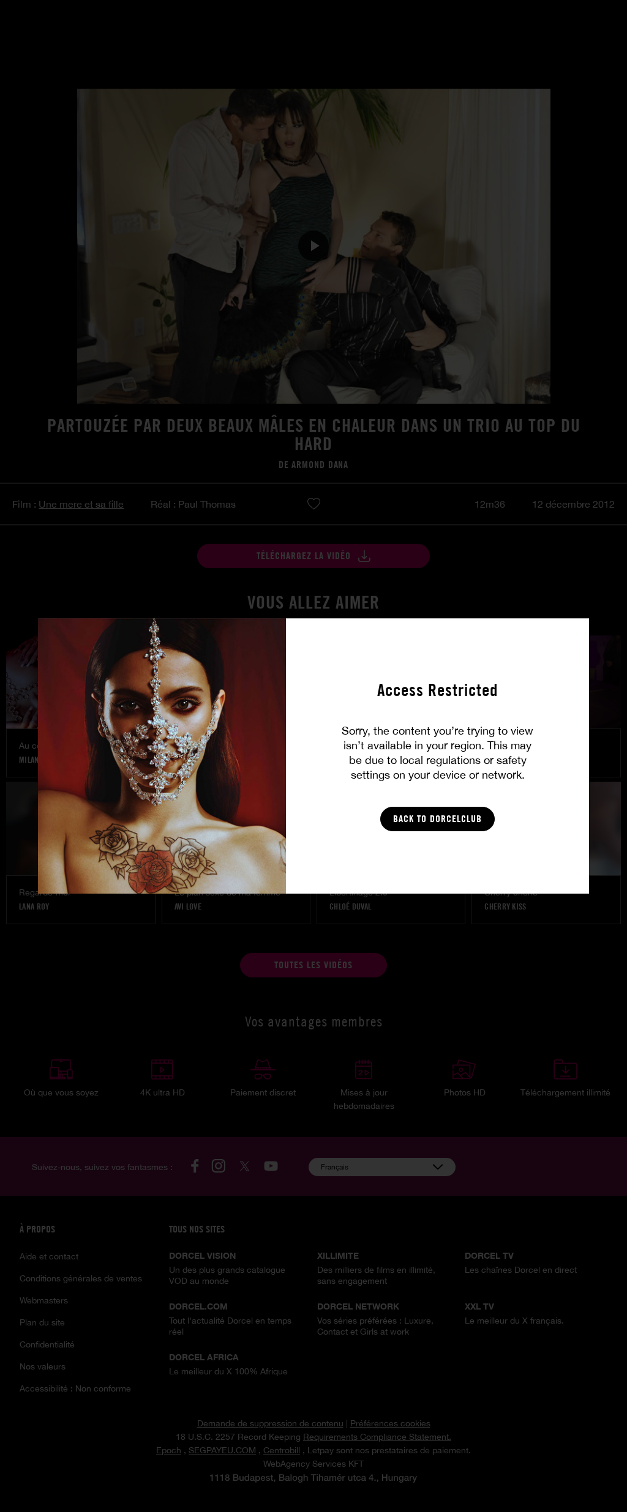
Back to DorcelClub (437, 819)
